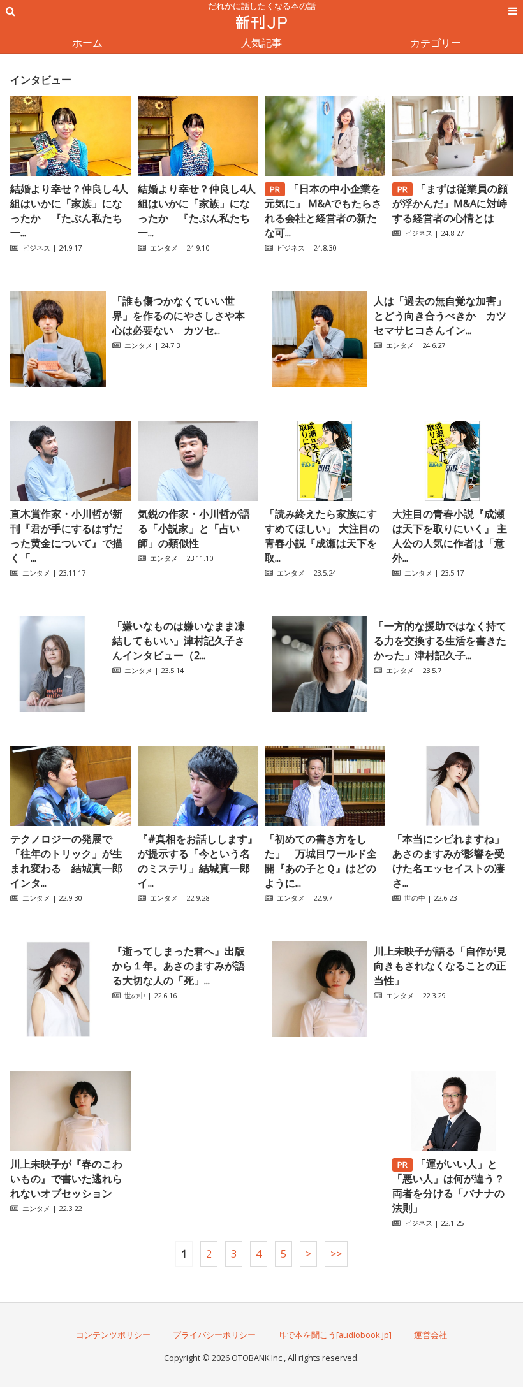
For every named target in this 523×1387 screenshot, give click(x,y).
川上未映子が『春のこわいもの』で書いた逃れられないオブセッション (66, 1178)
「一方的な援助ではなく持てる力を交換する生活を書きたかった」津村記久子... (440, 640)
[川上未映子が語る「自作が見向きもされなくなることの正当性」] (319, 1033)
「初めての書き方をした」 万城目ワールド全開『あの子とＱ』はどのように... (321, 861)
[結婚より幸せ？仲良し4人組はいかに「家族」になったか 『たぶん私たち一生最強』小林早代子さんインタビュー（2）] (70, 172)
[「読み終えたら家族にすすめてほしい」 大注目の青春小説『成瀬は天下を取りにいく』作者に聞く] (325, 497)
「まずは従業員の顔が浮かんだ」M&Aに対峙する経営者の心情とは (450, 203)
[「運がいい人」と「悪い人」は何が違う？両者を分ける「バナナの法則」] (452, 1147)
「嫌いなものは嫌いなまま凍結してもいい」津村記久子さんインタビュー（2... (178, 640)
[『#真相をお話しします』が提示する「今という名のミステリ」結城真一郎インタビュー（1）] (198, 822)
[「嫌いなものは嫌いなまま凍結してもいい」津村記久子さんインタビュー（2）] (58, 708)
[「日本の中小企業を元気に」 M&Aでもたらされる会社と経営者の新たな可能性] (325, 172)
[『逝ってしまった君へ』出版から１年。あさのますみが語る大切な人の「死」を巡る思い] (58, 1033)
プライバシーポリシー (214, 1334)
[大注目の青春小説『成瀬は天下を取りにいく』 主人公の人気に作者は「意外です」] (452, 497)
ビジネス (36, 247)
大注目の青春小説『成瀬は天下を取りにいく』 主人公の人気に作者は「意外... (449, 536)
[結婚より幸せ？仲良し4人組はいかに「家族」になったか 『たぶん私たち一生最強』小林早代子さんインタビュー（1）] (198, 172)
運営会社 (430, 1334)
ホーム (87, 43)
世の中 (414, 898)
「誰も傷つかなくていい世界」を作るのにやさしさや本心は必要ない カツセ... (178, 315)
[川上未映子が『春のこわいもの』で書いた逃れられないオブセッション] (70, 1147)
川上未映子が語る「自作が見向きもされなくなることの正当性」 (440, 965)
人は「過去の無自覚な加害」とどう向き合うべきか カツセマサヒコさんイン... (440, 315)
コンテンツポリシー (113, 1334)
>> (336, 1254)
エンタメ (164, 247)
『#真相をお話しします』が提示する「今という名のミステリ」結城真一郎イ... (198, 861)
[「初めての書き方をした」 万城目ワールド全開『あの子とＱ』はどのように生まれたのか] (325, 822)
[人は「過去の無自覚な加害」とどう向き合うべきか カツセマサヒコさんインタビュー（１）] (319, 383)
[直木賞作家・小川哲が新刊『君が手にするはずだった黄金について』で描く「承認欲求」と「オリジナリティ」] (70, 497)
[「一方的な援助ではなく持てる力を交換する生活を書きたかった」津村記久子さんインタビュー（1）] (319, 708)
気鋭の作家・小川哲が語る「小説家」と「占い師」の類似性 (194, 528)
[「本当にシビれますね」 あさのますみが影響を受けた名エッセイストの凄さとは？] (452, 822)
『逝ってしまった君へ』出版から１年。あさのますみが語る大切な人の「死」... (178, 965)
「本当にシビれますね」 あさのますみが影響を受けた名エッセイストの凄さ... (448, 861)
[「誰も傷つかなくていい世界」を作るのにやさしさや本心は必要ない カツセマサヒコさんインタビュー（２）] (58, 383)
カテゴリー (435, 43)
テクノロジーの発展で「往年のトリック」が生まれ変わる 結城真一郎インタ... (66, 861)
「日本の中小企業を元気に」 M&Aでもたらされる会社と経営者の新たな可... (323, 211)
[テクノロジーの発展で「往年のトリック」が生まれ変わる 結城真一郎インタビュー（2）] (70, 822)
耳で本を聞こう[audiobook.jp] (335, 1334)
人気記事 (261, 43)
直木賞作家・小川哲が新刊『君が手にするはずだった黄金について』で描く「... (66, 536)
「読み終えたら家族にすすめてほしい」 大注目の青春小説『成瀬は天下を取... (322, 536)
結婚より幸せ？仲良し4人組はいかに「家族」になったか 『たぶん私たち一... (69, 211)
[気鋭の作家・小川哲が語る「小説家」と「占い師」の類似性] (198, 497)
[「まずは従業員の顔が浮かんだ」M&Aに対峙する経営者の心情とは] (452, 172)
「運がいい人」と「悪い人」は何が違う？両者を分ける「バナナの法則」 (448, 1186)
